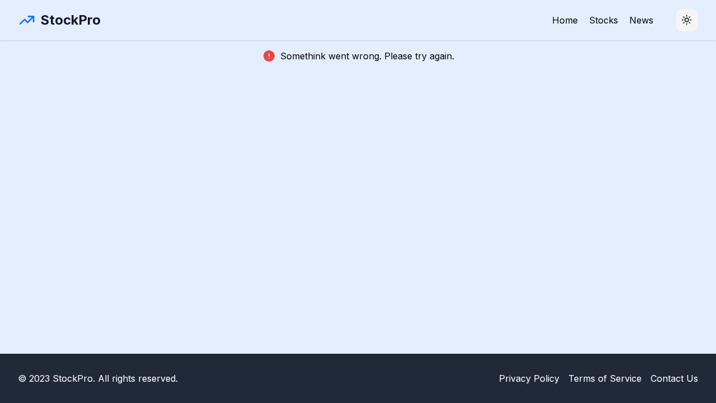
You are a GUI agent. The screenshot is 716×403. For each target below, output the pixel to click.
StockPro (70, 20)
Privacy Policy (529, 378)
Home (565, 20)
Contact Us (674, 378)
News (641, 20)
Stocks (603, 20)
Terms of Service (605, 378)
